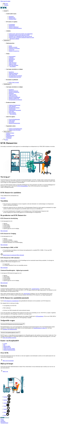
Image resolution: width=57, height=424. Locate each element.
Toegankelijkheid (4, 422)
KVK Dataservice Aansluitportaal (11, 300)
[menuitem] (29, 3)
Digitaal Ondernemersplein (9, 349)
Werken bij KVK (7, 347)
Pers (4, 344)
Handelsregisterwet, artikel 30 (39, 328)
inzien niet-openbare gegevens (9, 337)
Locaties (5, 343)
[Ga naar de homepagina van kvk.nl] (4, 8)
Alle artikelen (13, 66)
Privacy (2, 419)
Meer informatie (4, 230)
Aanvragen (3, 198)
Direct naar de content (5, 1)
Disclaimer (3, 421)
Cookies (2, 420)
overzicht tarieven (35, 288)
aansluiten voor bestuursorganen (10, 329)
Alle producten (13, 114)
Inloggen (6, 5)
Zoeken (6, 139)
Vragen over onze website (9, 348)
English (6, 3)
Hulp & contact (6, 346)
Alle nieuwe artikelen (14, 38)
